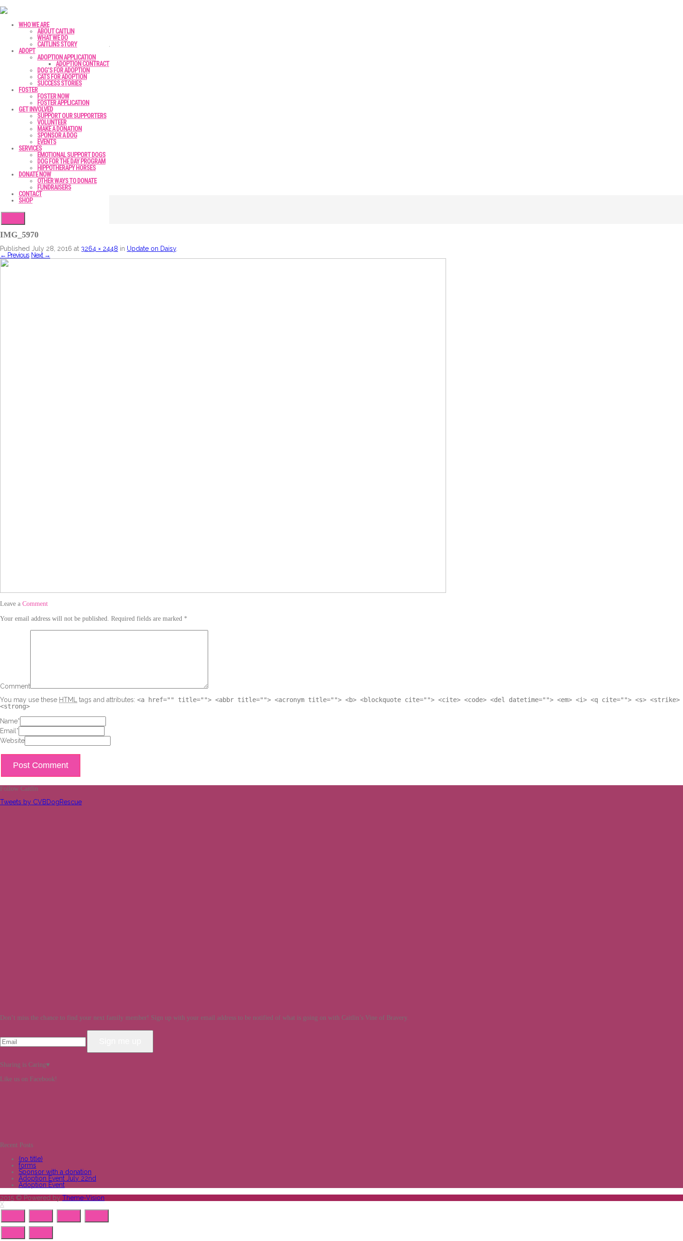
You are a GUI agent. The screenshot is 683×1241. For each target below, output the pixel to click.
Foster (28, 89)
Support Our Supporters (71, 115)
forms (27, 1165)
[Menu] (13, 218)
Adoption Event (42, 1184)
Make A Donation (59, 128)
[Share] (41, 1215)
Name (9, 721)
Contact (30, 193)
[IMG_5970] (223, 590)
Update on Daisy (151, 248)
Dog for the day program (71, 161)
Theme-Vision (83, 1198)
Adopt (27, 50)
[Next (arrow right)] (41, 1232)
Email (8, 731)
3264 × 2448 (99, 248)
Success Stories (59, 83)
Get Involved (36, 109)
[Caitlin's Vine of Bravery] (3, 11)
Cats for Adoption (62, 76)
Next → (40, 255)
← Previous (14, 255)
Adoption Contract (82, 63)
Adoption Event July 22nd (57, 1178)
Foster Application (63, 102)
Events (46, 141)
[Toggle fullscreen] (69, 1215)
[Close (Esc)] (13, 1215)
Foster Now (53, 96)
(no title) (31, 1158)
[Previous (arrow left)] (13, 1232)
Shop (26, 200)
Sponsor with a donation (55, 1171)
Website (12, 740)
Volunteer (51, 122)
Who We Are (34, 24)
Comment (15, 686)
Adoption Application (66, 57)
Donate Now (35, 174)
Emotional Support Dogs (71, 154)
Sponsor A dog (57, 135)
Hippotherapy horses (66, 167)
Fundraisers (54, 187)
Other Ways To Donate (67, 180)
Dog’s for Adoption (63, 70)
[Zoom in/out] (97, 1215)
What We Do (52, 37)
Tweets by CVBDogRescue (41, 802)
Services (30, 148)
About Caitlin (55, 31)
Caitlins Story (57, 44)
